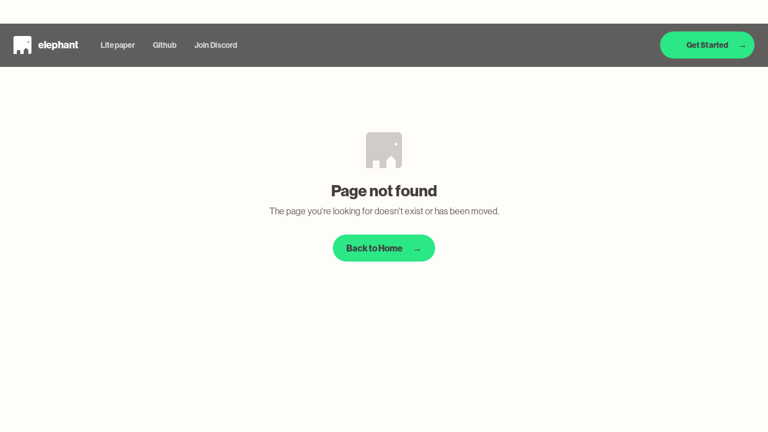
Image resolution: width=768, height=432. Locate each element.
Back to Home (384, 248)
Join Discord (216, 45)
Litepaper (118, 45)
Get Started (716, 45)
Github (165, 45)
